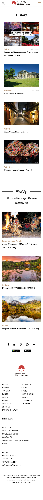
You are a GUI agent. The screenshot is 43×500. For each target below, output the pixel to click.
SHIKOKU (6, 407)
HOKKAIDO (6, 387)
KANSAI (5, 400)
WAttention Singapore (11, 465)
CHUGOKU (6, 403)
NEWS (4, 443)
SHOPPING (26, 403)
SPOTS (24, 391)
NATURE (25, 397)
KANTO (5, 394)
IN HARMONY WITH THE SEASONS (18, 288)
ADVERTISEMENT (9, 462)
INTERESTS (26, 384)
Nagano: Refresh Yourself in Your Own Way (20, 328)
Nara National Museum (14, 93)
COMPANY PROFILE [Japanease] (15, 440)
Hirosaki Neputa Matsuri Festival (18, 170)
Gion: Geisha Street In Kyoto (16, 131)
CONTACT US (7, 437)
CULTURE (26, 387)
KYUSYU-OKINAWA (10, 410)
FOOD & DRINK (28, 394)
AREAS (5, 384)
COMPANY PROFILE (10, 434)
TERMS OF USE (8, 458)
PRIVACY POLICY (9, 455)
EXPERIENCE (27, 400)
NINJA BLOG (7, 419)
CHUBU (5, 397)
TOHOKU (6, 391)
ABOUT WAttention (10, 430)
